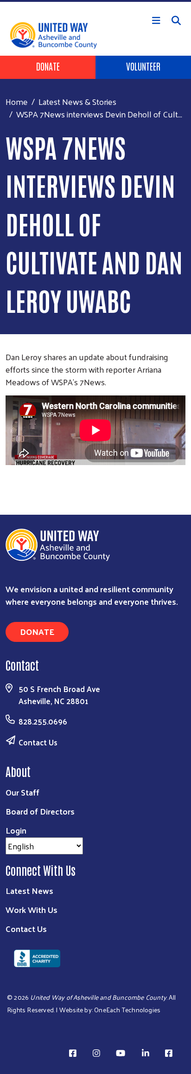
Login (16, 830)
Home (17, 101)
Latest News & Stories (77, 101)
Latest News (29, 890)
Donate (48, 66)
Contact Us (38, 742)
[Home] (95, 1)
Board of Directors (40, 811)
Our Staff (22, 792)
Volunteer (143, 66)
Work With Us (31, 909)
